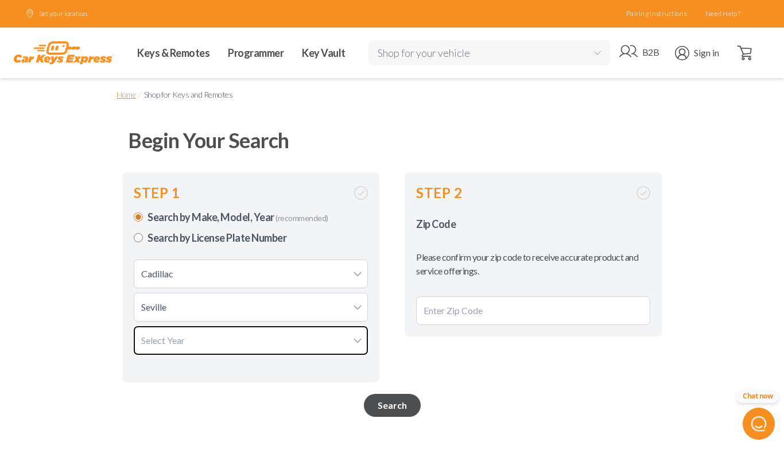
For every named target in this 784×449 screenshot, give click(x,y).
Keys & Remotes (173, 53)
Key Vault (324, 53)
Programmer (256, 53)
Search (392, 405)
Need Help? (722, 13)
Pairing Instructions (656, 13)
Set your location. (63, 13)
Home (126, 94)
